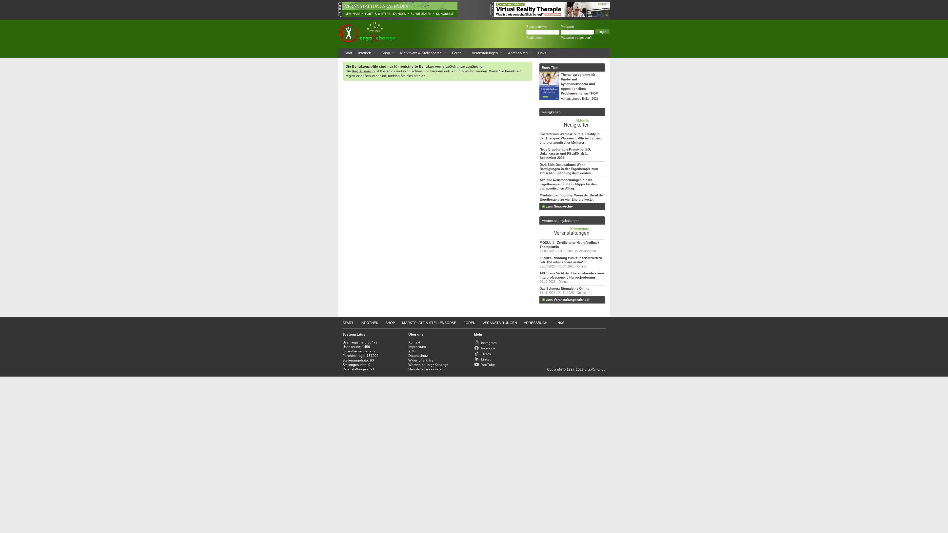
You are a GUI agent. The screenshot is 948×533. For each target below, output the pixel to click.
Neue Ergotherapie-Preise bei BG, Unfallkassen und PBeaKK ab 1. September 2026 (565, 154)
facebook (488, 348)
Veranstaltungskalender (560, 221)
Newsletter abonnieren (426, 369)
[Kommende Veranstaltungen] (572, 237)
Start (348, 53)
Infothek (364, 53)
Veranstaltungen (485, 53)
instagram (489, 343)
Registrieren (534, 37)
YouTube (488, 365)
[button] (602, 31)
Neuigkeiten (551, 112)
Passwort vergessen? (576, 37)
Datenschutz (418, 356)
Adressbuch (518, 53)
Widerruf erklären (421, 360)
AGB (411, 351)
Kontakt (414, 342)
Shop (385, 53)
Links (542, 53)
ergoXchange (595, 369)
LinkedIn (487, 359)
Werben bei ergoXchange (428, 365)
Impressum (417, 347)
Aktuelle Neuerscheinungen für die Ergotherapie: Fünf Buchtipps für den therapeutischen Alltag (568, 184)
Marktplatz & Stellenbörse (421, 53)
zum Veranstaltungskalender (568, 300)
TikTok (486, 354)
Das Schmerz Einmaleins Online (564, 288)
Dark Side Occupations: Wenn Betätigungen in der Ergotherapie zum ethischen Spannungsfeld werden (569, 169)
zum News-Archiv (559, 206)
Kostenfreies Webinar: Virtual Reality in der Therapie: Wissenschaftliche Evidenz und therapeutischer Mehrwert (571, 138)
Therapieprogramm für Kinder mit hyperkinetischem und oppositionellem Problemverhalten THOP (579, 84)
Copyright (554, 369)
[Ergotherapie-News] (572, 128)
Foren (456, 53)
